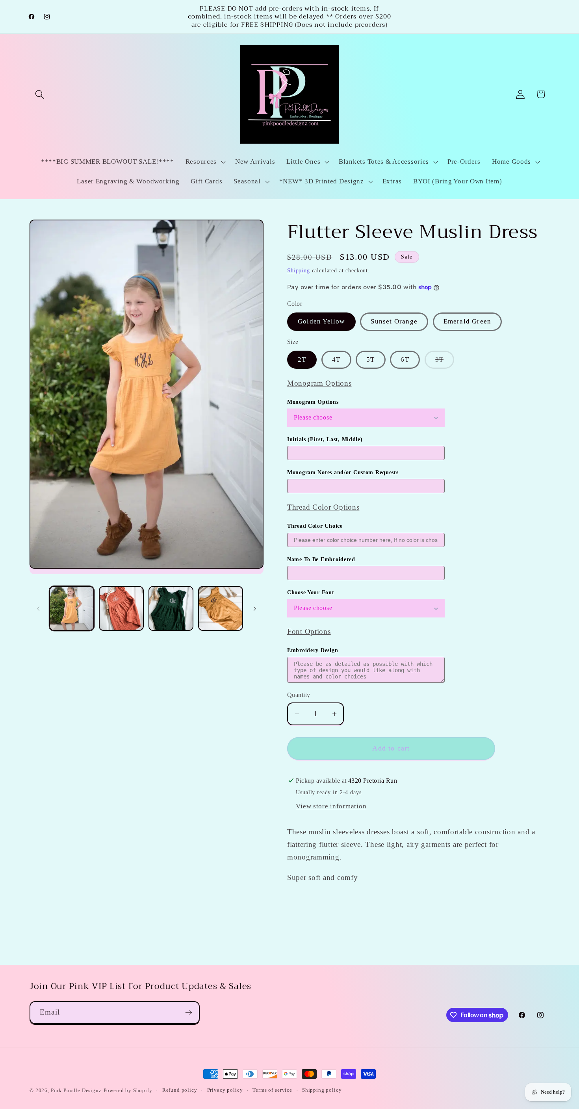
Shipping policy (322, 1090)
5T (370, 359)
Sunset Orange (394, 321)
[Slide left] (38, 608)
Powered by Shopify (128, 1090)
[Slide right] (255, 608)
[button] (40, 94)
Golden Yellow (321, 321)
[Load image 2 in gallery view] (121, 608)
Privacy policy (225, 1090)
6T (405, 359)
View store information (331, 806)
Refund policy (179, 1090)
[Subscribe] (188, 1012)
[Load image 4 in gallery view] (220, 608)
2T (302, 359)
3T (444, 362)
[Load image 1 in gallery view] (71, 608)
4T (336, 359)
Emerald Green (468, 321)
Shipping (298, 270)
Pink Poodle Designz (76, 1090)
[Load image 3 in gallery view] (170, 608)
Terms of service (272, 1090)
